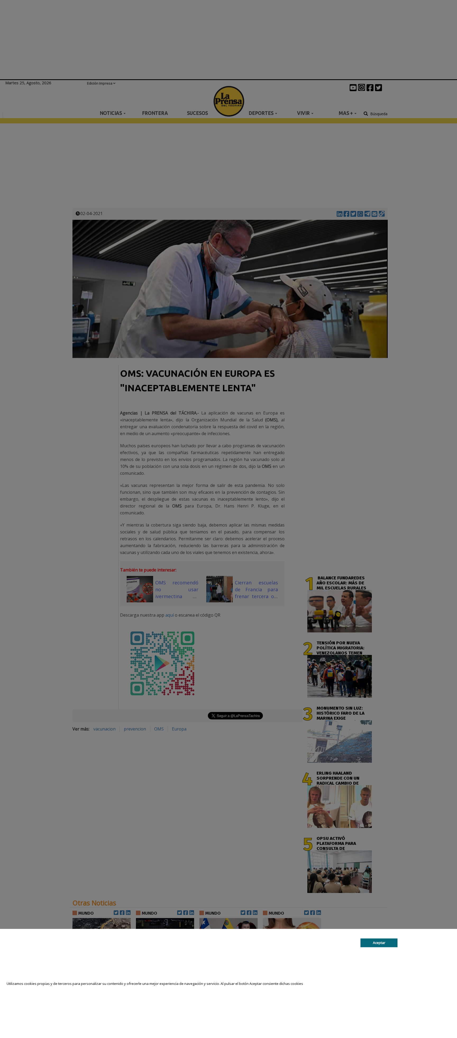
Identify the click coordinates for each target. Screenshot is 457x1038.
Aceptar (379, 942)
